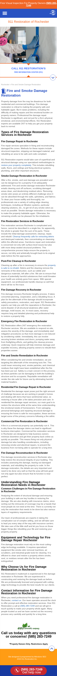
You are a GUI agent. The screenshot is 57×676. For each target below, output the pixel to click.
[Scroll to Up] (52, 648)
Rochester (5, 85)
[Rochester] (53, 14)
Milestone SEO (40, 657)
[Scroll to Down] (53, 77)
